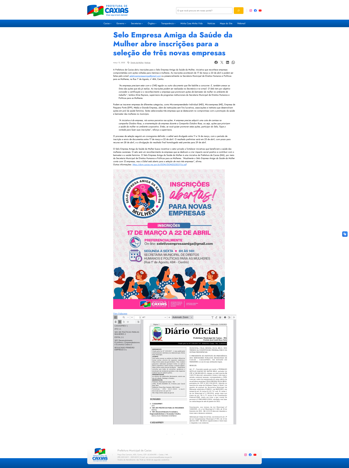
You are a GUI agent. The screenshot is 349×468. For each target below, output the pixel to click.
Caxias (107, 23)
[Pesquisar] (238, 10)
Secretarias (136, 23)
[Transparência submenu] (175, 23)
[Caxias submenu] (111, 23)
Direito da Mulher (137, 62)
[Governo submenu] (125, 23)
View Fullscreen (120, 313)
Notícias (147, 62)
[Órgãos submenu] (156, 23)
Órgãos (151, 23)
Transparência (167, 23)
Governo (120, 23)
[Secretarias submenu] (142, 23)
